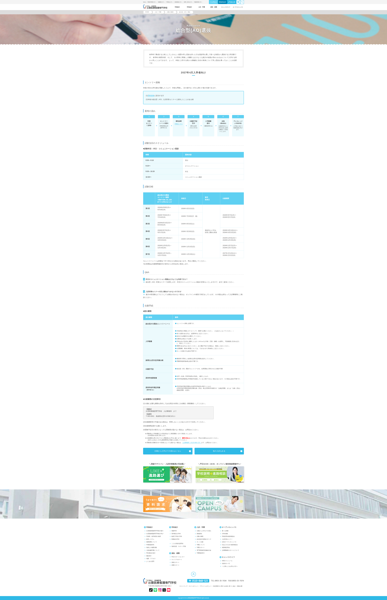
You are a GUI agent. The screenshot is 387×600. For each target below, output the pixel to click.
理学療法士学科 (176, 533)
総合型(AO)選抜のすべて (204, 539)
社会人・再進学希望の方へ (149, 2)
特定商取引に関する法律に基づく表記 (224, 586)
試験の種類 (200, 536)
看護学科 (174, 531)
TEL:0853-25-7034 (219, 581)
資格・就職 (176, 553)
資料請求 (223, 2)
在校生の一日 (226, 563)
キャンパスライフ (228, 557)
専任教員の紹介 (151, 553)
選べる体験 (225, 531)
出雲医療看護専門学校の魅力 (154, 531)
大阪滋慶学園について (152, 550)
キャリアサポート (177, 559)
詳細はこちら (179, 124)
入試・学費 (201, 527)
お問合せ (214, 2)
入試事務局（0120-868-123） (191, 442)
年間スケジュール (227, 560)
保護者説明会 (226, 547)
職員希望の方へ (198, 2)
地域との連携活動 (151, 547)
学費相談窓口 (201, 553)
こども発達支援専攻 (177, 543)
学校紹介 (149, 527)
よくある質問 (150, 561)
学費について (201, 544)
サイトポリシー (193, 586)
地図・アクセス (151, 558)
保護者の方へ (161, 2)
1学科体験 (225, 533)
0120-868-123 (200, 580)
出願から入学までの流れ (204, 531)
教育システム (150, 539)
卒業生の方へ (169, 2)
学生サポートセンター (178, 557)
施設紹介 (149, 556)
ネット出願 (200, 542)
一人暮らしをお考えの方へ (230, 566)
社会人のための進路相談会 (230, 544)
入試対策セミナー (227, 539)
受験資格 (151, 95)
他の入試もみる (219, 451)
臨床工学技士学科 (177, 536)
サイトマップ (183, 586)
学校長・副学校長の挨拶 (153, 536)
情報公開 (232, 2)
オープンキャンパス (229, 527)
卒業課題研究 (150, 544)
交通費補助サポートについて (230, 550)
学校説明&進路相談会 (228, 536)
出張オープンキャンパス (229, 542)
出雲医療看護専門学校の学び (154, 533)
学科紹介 (175, 527)
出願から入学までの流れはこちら (167, 451)
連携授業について (151, 542)
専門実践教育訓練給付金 (204, 550)
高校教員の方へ (178, 2)
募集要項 (199, 533)
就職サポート (175, 565)
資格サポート (175, 562)
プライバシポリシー (206, 586)
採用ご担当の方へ (188, 2)
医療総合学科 (175, 539)
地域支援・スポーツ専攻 (179, 546)
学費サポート (201, 547)
